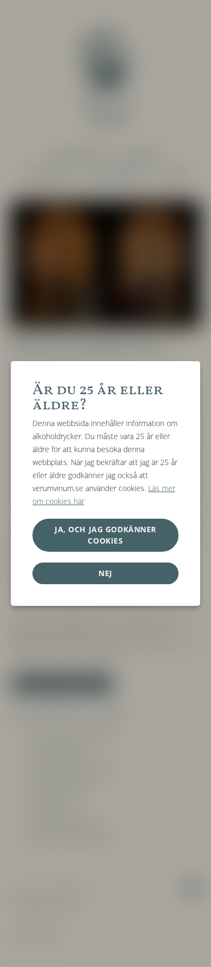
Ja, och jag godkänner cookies (105, 534)
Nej (105, 573)
